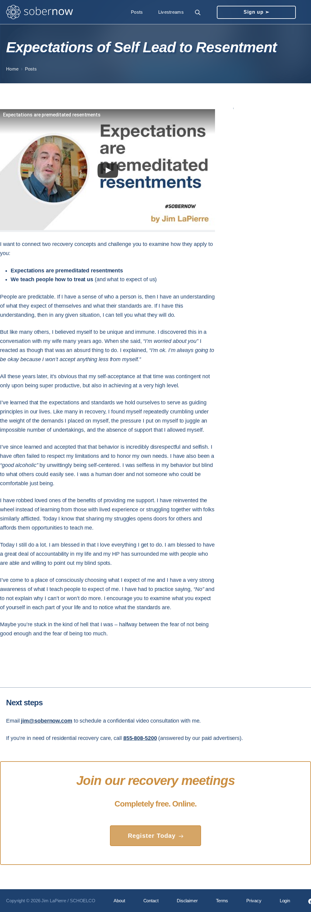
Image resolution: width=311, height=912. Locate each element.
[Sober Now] (39, 12)
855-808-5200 (140, 738)
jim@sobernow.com (46, 721)
